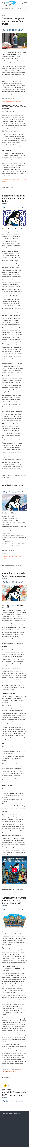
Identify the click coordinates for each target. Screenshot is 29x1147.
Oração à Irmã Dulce (12, 485)
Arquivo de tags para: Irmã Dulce (11, 8)
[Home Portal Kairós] (12, 3)
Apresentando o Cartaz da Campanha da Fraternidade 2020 (14, 900)
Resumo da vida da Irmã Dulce (11, 101)
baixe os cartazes (12, 1071)
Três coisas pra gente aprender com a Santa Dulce (13, 21)
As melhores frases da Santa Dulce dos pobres (14, 574)
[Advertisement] (14, 1132)
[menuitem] (21, 3)
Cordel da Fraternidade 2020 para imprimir (14, 1093)
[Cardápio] (25, 3)
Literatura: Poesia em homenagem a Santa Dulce (13, 198)
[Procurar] (21, 3)
